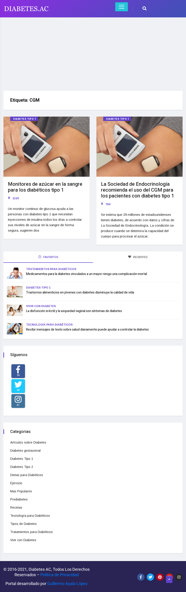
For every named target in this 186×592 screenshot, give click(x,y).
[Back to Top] (169, 579)
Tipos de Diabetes (23, 524)
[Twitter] (150, 577)
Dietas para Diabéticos (26, 475)
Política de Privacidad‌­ (59, 574)
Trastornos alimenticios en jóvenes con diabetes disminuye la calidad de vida (80, 292)
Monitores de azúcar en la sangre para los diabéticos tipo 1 (45, 187)
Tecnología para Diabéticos (49, 324)
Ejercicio (16, 483)
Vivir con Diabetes (41, 306)
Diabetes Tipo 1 (24, 119)
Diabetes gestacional (25, 450)
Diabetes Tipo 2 (21, 467)
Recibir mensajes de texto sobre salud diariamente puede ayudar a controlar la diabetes (87, 329)
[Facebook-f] (140, 577)
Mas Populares (21, 491)
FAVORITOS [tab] (50, 257)
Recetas (16, 507)
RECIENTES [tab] (140, 257)
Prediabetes (19, 499)
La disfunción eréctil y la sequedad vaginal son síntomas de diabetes (74, 311)
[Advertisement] (93, 52)
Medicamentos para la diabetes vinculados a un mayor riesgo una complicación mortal (86, 274)
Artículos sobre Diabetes (28, 442)
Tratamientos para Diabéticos (51, 269)
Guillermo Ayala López (67, 583)
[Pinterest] (160, 577)
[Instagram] (179, 577)
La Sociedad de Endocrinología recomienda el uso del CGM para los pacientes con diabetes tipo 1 (137, 190)
